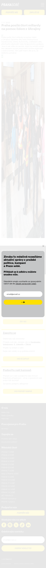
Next (23, 302)
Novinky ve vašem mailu (16, 292)
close (43, 245)
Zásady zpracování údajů (26, 284)
